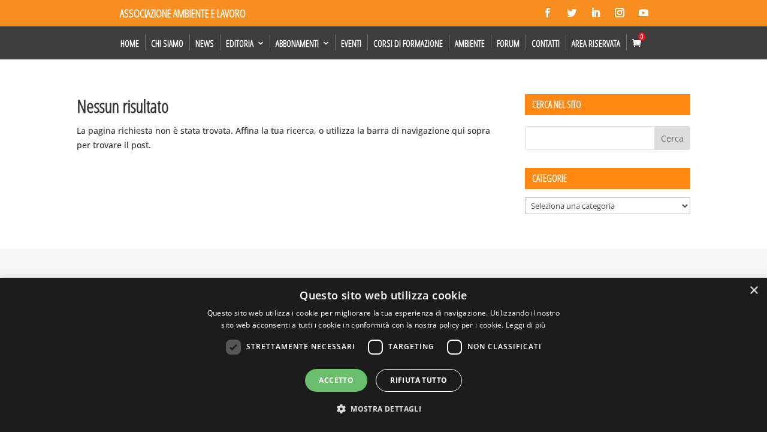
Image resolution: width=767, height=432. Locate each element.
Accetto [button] (336, 380)
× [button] (753, 290)
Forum (508, 43)
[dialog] (383, 355)
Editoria (239, 43)
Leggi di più (526, 325)
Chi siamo (167, 43)
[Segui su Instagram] (619, 12)
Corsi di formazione (408, 43)
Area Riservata (596, 43)
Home (129, 43)
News (204, 43)
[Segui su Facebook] (547, 12)
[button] (383, 409)
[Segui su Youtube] (643, 12)
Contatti (546, 43)
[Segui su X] (571, 12)
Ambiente (470, 43)
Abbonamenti (297, 43)
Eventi (351, 43)
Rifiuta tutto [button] (418, 380)
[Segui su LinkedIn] (595, 12)
